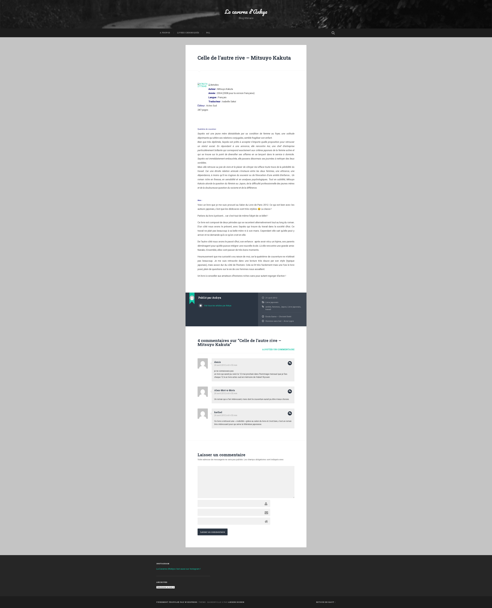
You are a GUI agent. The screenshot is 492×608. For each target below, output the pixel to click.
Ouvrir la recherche (333, 32)
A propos (165, 33)
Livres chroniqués (188, 33)
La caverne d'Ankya (246, 11)
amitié (268, 307)
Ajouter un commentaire (278, 349)
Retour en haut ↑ (326, 602)
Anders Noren (236, 602)
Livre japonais (271, 302)
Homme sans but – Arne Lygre (279, 321)
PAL (208, 33)
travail (268, 309)
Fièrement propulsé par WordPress (176, 602)
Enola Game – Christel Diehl (278, 316)
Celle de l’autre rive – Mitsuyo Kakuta (244, 57)
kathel (218, 412)
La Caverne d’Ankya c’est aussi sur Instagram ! (178, 569)
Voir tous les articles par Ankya (217, 305)
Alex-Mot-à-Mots (224, 390)
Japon (284, 307)
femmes (276, 307)
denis (217, 362)
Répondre (290, 363)
